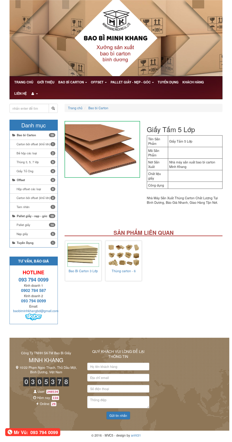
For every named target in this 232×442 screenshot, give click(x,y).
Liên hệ (20, 93)
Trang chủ (23, 82)
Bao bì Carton (71, 82)
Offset (97, 82)
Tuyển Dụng (168, 82)
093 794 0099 (33, 279)
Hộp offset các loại (35, 189)
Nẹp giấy (35, 234)
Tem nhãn (35, 207)
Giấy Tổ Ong (35, 171)
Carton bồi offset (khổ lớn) (35, 144)
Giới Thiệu (45, 82)
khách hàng (193, 82)
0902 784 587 (33, 290)
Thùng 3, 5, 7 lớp (35, 162)
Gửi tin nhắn (118, 415)
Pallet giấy (35, 225)
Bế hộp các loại (35, 153)
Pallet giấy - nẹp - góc (131, 82)
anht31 (136, 435)
